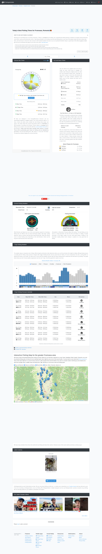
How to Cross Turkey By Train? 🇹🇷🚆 (73, 511)
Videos (72, 2)
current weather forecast (40, 126)
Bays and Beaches (19, 365)
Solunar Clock (60, 539)
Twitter (49, 540)
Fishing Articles (28, 542)
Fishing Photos (28, 540)
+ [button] (15, 368)
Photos (66, 2)
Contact (81, 535)
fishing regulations (83, 359)
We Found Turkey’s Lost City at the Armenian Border (50, 511)
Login (88, 2)
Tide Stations (28, 537)
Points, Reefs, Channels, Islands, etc (53, 365)
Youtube (49, 539)
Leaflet (75, 400)
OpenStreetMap (80, 400)
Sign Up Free (31, 97)
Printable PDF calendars (20, 349)
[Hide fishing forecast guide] (87, 35)
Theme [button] (94, 2)
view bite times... (45, 42)
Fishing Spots (15, 5)
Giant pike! (51, 453)
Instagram (50, 537)
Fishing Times (60, 2)
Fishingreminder (9, 2)
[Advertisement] (51, 17)
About (80, 537)
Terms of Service (82, 539)
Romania (20, 5)
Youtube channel (72, 486)
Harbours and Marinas (30, 365)
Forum (77, 2)
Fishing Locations (29, 535)
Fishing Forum (28, 539)
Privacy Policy (82, 540)
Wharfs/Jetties (40, 365)
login (18, 524)
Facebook (50, 535)
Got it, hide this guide (83, 51)
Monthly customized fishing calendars (23, 347)
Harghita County (27, 5)
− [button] (15, 370)
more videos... (85, 515)
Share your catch (51, 480)
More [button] (83, 2)
